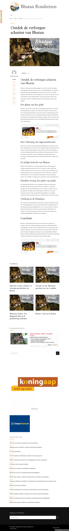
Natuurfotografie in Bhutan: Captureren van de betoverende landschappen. (29, 494)
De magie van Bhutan (15, 451)
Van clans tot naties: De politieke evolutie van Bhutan (24, 443)
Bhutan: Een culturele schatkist (18, 485)
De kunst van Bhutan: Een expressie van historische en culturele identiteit (29, 489)
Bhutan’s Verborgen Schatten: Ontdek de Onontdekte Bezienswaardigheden (30, 498)
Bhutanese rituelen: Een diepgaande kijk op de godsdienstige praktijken (18, 316)
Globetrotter (14, 76)
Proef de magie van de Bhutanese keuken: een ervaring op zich (26, 456)
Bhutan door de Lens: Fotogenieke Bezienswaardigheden (24, 472)
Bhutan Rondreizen (39, 7)
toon (28, 73)
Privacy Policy (13, 528)
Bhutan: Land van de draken (46, 314)
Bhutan (13, 23)
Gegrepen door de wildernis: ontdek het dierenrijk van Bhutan (26, 447)
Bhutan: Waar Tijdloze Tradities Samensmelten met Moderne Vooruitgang (29, 477)
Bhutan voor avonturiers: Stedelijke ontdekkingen (23, 468)
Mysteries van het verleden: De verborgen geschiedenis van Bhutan (21, 288)
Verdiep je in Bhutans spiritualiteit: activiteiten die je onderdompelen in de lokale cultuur (33, 481)
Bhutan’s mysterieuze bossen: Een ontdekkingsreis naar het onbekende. (28, 460)
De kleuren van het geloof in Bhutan (19, 464)
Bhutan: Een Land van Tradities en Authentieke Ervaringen (25, 502)
